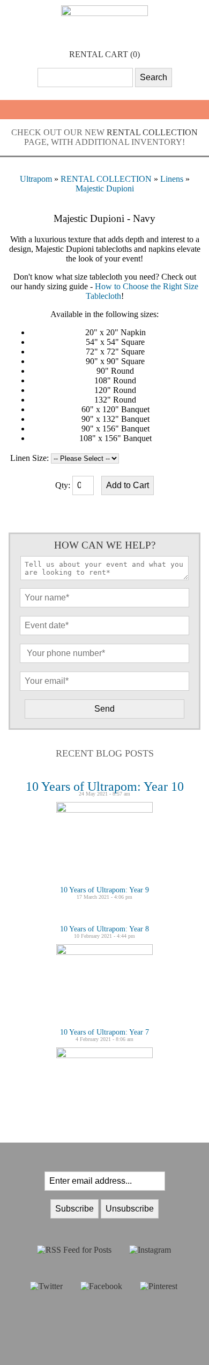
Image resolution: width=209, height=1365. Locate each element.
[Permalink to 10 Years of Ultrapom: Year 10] (104, 809)
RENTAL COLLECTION (152, 132)
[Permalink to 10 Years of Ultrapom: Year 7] (104, 1055)
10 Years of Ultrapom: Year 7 (104, 1032)
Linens (171, 178)
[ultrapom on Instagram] (150, 1249)
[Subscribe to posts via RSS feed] (74, 1249)
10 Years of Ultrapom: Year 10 (105, 786)
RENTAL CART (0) (104, 54)
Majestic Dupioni (105, 188)
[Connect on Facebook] (101, 1286)
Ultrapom (36, 178)
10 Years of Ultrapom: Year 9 (104, 890)
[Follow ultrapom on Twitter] (46, 1286)
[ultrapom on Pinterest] (158, 1286)
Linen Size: (29, 457)
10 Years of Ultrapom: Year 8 (104, 929)
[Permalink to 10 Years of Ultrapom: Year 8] (104, 952)
